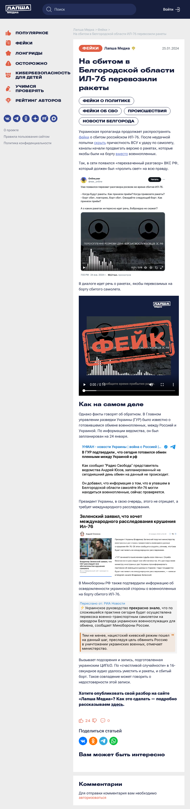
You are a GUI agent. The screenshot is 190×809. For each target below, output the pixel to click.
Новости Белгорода (108, 121)
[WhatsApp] (113, 741)
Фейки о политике (106, 101)
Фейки (90, 48)
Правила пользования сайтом (26, 136)
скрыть (100, 142)
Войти (168, 9)
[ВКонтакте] (83, 741)
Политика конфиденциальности (27, 143)
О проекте (11, 130)
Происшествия (147, 111)
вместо (122, 154)
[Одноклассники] (93, 741)
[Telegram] (103, 741)
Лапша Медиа (117, 48)
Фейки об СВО (100, 111)
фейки (84, 137)
